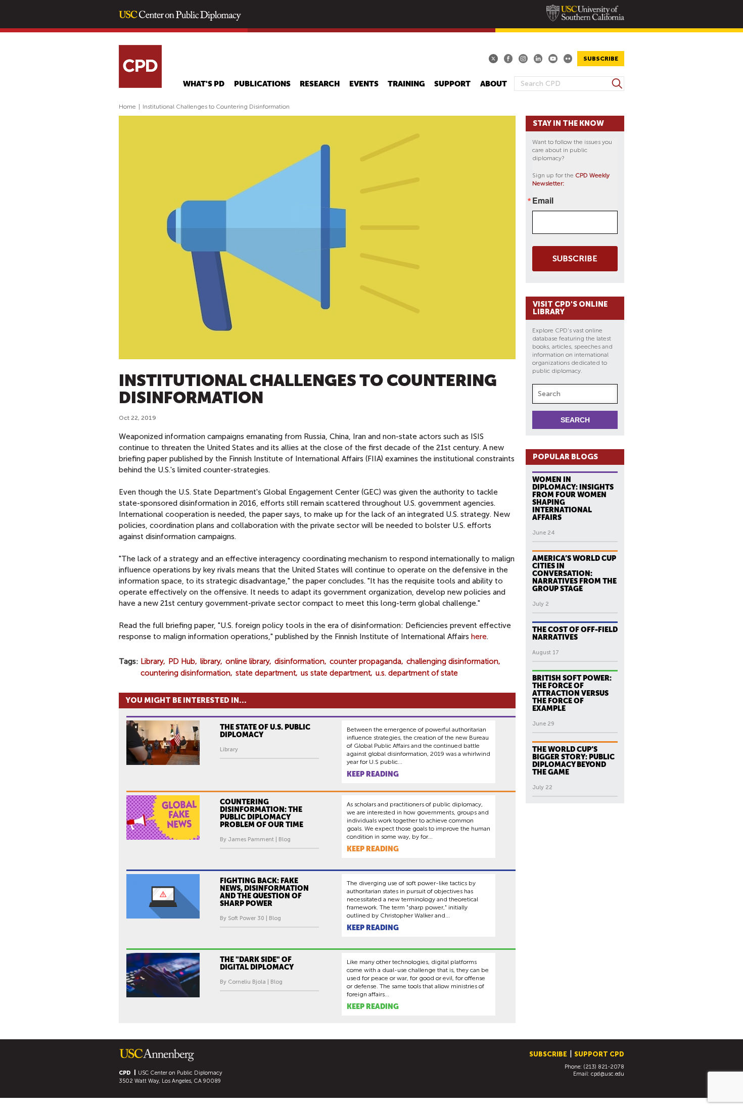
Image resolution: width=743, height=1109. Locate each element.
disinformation (299, 661)
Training (406, 84)
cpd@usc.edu (607, 1074)
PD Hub (181, 661)
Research (320, 84)
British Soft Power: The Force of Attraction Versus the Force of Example (572, 693)
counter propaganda (365, 661)
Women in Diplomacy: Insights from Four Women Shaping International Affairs (573, 498)
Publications (262, 84)
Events (364, 84)
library (210, 661)
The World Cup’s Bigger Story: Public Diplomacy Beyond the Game (573, 760)
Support (452, 84)
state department (266, 673)
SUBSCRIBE (600, 58)
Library (152, 661)
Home (127, 106)
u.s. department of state (417, 673)
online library (247, 661)
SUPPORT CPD (599, 1054)
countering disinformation (185, 673)
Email (542, 201)
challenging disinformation (452, 661)
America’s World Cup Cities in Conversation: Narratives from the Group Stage (574, 573)
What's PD (203, 84)
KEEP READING (373, 774)
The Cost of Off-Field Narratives (575, 633)
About (493, 84)
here (479, 636)
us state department (335, 673)
